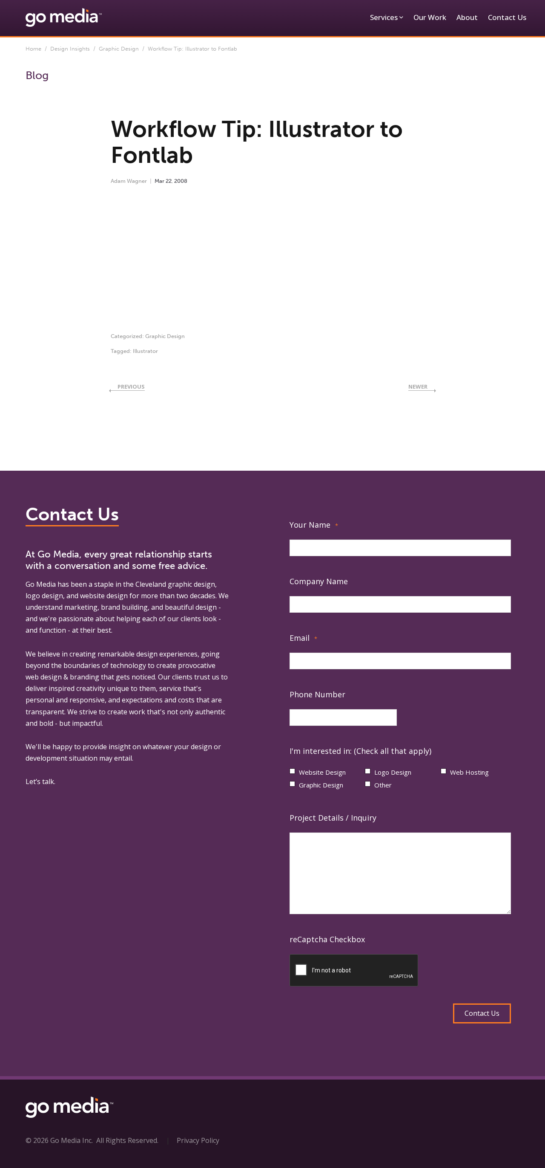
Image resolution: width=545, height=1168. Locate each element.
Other (383, 785)
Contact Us (507, 17)
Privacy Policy (198, 1140)
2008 (180, 181)
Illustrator (145, 351)
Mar (159, 181)
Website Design (322, 772)
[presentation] (354, 970)
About (467, 17)
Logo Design (392, 772)
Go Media (41, 584)
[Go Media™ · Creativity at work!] (64, 17)
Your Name (314, 525)
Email (303, 638)
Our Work (429, 17)
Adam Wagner (129, 181)
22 (169, 181)
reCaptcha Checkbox (327, 939)
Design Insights (70, 48)
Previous (131, 386)
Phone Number (317, 694)
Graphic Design (119, 48)
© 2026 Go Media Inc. (59, 1140)
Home (33, 48)
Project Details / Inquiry (333, 818)
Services (384, 17)
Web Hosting (469, 772)
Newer (417, 386)
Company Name (319, 581)
